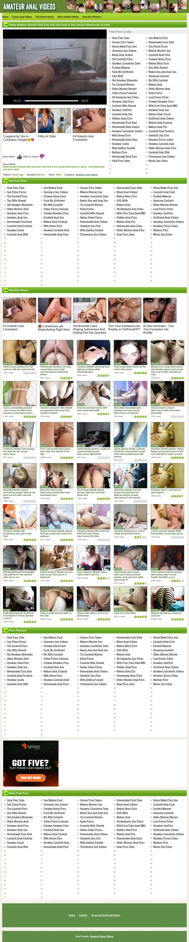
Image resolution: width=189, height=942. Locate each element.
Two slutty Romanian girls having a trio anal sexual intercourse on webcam (127, 410)
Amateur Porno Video (161, 139)
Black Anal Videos (122, 54)
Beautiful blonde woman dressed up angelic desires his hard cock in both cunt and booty (19, 494)
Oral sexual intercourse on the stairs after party (130, 368)
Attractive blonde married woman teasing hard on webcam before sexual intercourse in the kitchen (127, 494)
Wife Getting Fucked (123, 148)
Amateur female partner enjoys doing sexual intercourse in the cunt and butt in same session (167, 451)
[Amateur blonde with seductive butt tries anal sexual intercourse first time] (93, 516)
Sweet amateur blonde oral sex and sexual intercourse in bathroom (56, 575)
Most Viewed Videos (68, 17)
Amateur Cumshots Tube (126, 63)
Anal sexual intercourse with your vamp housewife (92, 409)
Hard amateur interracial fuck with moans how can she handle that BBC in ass (166, 575)
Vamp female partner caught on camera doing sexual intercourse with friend (93, 451)
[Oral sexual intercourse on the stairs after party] (130, 352)
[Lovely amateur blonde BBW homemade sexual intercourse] (167, 516)
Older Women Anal (159, 88)
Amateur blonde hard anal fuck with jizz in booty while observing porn (93, 369)
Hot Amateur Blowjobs (125, 80)
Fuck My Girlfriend (122, 71)
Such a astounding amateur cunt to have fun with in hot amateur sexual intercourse (17, 410)
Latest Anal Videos (22, 17)
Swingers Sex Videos (124, 50)
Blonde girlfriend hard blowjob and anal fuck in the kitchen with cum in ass (19, 575)
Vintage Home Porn (160, 59)
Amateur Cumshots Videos (127, 131)
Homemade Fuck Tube (161, 42)
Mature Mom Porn (159, 63)
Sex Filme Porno (158, 46)
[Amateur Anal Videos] (30, 12)
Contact (83, 915)
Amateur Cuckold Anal (161, 143)
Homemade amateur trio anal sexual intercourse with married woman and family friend (55, 370)
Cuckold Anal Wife (159, 152)
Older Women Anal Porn (162, 148)
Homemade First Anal (124, 122)
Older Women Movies (124, 88)
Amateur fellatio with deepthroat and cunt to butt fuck (17, 533)
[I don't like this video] (42, 156)
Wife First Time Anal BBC (163, 105)
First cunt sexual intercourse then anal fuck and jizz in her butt (55, 451)
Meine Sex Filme (158, 160)
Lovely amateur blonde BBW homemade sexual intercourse (167, 532)
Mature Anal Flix (158, 126)
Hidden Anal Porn (122, 118)
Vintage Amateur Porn (161, 101)
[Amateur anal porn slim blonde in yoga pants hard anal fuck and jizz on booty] (56, 393)
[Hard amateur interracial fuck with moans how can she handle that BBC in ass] (167, 557)
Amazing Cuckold (159, 76)
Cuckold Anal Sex (122, 114)
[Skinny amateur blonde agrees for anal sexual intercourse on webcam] (56, 516)
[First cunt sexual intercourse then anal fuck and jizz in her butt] (56, 434)
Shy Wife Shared (158, 67)
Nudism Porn (119, 152)
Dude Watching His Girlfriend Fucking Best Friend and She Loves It (18, 616)
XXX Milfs (117, 76)
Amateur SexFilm (122, 109)
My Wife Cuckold (158, 80)
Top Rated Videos (45, 17)
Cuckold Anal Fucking (161, 131)
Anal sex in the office (125, 613)
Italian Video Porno (160, 114)
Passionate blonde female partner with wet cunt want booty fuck (91, 492)
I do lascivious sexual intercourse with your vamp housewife (165, 410)
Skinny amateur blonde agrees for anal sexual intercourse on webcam (56, 533)
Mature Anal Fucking (160, 122)
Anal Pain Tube (120, 37)
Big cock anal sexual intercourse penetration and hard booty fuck (54, 492)
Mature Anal (155, 84)
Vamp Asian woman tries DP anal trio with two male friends (19, 368)
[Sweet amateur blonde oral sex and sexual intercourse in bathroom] (56, 557)
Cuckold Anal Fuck (159, 54)
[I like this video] (19, 156)
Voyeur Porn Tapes (123, 42)
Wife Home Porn (121, 135)
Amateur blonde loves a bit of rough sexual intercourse (129, 532)
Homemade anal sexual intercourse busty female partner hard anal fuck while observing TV (128, 576)
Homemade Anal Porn (124, 156)
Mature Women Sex (160, 50)
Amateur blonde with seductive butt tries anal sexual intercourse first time (93, 533)
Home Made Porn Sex (124, 46)
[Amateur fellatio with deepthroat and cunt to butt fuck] (20, 516)
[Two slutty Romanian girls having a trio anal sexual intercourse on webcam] (130, 393)
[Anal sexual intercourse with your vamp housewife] (93, 393)
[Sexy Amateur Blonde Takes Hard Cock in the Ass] (93, 557)
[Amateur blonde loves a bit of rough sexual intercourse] (130, 516)
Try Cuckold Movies (123, 84)
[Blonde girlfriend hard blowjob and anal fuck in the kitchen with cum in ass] (20, 557)
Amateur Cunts (120, 143)
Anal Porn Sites (121, 160)
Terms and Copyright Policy (105, 915)
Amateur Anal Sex (159, 109)
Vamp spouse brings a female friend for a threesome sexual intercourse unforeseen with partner (129, 453)
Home (5, 17)
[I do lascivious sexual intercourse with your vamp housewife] (167, 393)
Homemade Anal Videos (126, 126)
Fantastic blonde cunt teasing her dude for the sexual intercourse (18, 451)
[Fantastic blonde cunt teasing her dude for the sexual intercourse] (20, 434)
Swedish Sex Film (159, 135)
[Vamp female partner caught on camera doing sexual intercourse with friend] (93, 434)
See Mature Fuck (158, 37)
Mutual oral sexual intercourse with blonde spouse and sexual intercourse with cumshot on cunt (167, 370)
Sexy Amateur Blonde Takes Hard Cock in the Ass (92, 573)
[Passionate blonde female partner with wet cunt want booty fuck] (93, 475)
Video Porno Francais (124, 93)
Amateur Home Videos (102, 936)
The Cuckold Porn (122, 59)
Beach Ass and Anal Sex (162, 71)
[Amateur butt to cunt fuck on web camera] (167, 475)
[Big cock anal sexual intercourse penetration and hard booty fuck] (56, 475)
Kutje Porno (155, 93)
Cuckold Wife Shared (124, 105)
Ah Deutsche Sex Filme (125, 97)
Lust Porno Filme (159, 97)
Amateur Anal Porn (123, 101)
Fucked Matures (121, 67)
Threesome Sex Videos (162, 156)
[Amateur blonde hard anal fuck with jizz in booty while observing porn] (93, 352)
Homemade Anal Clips (125, 139)
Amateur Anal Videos (86, 174)
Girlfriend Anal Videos (161, 118)
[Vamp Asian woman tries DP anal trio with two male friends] (20, 352)
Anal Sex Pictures (91, 17)
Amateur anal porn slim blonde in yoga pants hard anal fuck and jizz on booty (56, 410)
